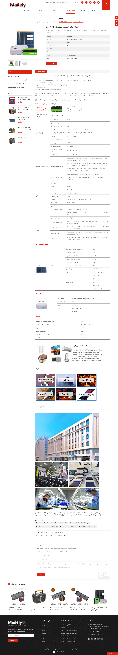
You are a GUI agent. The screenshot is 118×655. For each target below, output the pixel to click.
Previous (106, 583)
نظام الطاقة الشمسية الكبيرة (88, 526)
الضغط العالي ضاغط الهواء (67, 625)
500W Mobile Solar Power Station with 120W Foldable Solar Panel (40, 609)
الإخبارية (83, 10)
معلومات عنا (38, 10)
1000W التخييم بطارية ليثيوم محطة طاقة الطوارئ (25, 108)
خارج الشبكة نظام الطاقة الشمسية (81, 523)
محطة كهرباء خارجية (66, 636)
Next (108, 583)
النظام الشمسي (70, 10)
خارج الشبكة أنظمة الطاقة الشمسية (17, 80)
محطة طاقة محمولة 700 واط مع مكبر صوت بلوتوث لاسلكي (24, 129)
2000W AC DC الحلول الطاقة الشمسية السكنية (52, 551)
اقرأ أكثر (20, 102)
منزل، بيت (26, 10)
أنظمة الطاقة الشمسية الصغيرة (16, 83)
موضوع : (52, 551)
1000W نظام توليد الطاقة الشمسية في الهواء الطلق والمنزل (54, 535)
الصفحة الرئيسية (45, 625)
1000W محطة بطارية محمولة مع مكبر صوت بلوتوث (23, 139)
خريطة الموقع (45, 641)
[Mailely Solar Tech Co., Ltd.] (17, 5)
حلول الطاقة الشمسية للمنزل (69, 526)
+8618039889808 (50, 2)
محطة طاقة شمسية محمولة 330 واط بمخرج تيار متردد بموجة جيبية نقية (24, 99)
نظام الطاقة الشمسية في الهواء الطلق (48, 526)
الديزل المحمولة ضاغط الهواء (68, 638)
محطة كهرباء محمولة (54, 10)
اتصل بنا (94, 10)
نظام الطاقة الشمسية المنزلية (68, 641)
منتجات (43, 627)
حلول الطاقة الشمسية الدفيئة (60, 523)
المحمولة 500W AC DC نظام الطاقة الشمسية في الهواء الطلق (82, 609)
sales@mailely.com (64, 2)
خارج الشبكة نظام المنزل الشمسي (69, 630)
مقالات (43, 638)
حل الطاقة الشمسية (43, 523)
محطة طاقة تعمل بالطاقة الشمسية (69, 633)
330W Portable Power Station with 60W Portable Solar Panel (61, 609)
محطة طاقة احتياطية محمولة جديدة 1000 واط (21, 609)
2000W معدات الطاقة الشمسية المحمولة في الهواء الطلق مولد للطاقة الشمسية (24, 119)
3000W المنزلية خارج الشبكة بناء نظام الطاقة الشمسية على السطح (55, 532)
